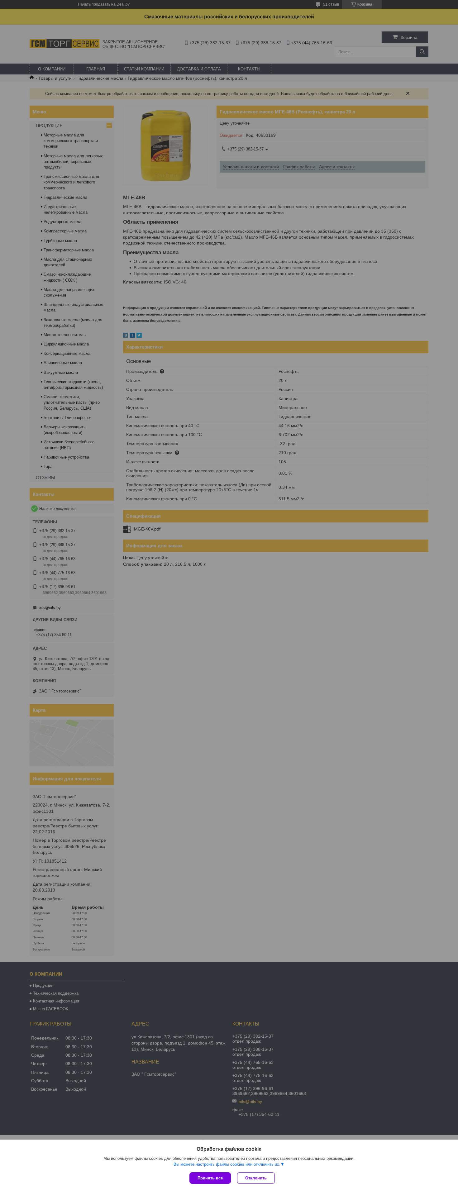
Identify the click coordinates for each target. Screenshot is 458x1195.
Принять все (210, 1178)
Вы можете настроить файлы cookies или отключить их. (227, 1164)
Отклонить (256, 1178)
